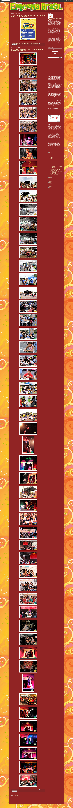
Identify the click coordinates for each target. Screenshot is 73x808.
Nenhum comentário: (35, 43)
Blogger (46, 801)
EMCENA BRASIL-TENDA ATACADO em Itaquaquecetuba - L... (56, 172)
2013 (50, 183)
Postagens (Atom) (16, 795)
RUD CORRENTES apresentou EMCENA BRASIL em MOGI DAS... (55, 164)
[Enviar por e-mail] (12, 44)
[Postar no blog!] (13, 44)
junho (51, 158)
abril (50, 161)
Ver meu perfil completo (51, 45)
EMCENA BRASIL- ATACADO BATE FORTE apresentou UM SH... (55, 170)
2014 (50, 182)
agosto (51, 157)
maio (51, 159)
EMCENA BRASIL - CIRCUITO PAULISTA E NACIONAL (55, 19)
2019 (50, 153)
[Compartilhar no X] (14, 44)
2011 (50, 186)
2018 (50, 177)
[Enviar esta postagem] (39, 43)
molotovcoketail (38, 801)
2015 (50, 181)
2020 (50, 152)
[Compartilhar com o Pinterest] (16, 44)
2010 (50, 187)
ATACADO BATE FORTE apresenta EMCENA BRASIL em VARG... (55, 174)
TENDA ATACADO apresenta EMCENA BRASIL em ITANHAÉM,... (55, 162)
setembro (51, 156)
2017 (50, 178)
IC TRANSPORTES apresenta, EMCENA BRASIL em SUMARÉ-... (56, 167)
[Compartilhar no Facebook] (15, 44)
